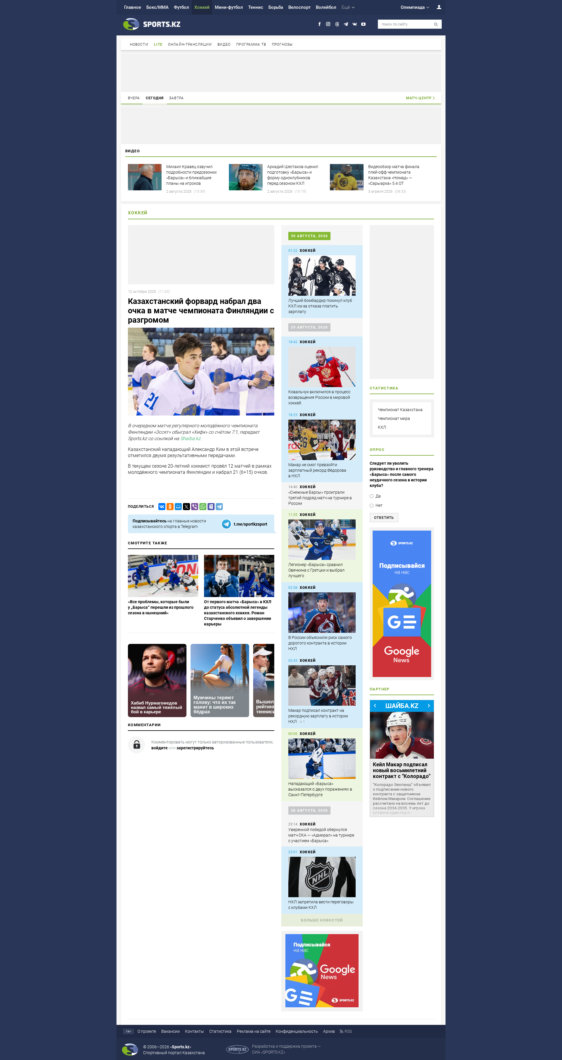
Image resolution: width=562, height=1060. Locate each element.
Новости (139, 44)
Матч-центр (419, 98)
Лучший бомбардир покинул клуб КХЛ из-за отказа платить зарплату (320, 306)
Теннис (255, 7)
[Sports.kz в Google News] (322, 1005)
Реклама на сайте (253, 1031)
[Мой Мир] (177, 506)
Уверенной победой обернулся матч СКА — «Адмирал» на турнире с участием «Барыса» (321, 835)
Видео (224, 44)
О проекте (147, 1031)
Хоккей (202, 7)
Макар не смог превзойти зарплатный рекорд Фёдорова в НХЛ (317, 470)
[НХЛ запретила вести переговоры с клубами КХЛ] (322, 877)
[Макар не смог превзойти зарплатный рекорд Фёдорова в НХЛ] (322, 440)
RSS (348, 1031)
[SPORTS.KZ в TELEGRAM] (346, 24)
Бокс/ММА (157, 7)
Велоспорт (299, 7)
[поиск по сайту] (436, 24)
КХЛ (382, 427)
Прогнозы (282, 44)
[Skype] (210, 506)
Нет (379, 505)
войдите (159, 748)
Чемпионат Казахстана (400, 409)
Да (378, 496)
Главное (132, 7)
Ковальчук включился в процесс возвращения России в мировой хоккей (319, 397)
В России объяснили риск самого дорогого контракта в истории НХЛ (320, 643)
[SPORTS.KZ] (402, 604)
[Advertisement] (281, 72)
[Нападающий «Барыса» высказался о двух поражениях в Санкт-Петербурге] (322, 758)
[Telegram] (218, 506)
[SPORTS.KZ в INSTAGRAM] (328, 24)
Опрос (377, 449)
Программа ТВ (251, 44)
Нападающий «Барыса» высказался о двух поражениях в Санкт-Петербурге (320, 789)
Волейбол (326, 7)
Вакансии (170, 1031)
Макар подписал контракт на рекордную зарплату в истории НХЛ (318, 716)
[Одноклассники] (169, 506)
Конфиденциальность (297, 1031)
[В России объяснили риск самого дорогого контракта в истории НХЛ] (322, 612)
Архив (329, 1031)
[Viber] (193, 506)
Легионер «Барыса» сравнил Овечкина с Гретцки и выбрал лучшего (316, 570)
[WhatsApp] (201, 506)
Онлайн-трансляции (190, 44)
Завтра (176, 98)
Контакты (194, 1031)
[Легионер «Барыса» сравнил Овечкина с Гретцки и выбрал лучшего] (322, 539)
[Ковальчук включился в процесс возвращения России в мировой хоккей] (322, 367)
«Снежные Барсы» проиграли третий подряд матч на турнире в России (320, 498)
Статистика (220, 1031)
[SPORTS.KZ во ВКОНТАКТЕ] (354, 24)
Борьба (275, 7)
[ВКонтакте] (160, 506)
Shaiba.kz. (191, 439)
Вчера (134, 98)
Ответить (384, 518)
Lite (158, 44)
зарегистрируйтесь (195, 748)
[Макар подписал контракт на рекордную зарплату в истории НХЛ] (322, 685)
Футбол (181, 7)
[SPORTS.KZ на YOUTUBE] (363, 24)
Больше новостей (322, 920)
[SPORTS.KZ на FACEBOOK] (319, 24)
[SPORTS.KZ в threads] (337, 24)
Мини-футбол (229, 7)
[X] (185, 506)
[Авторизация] (436, 7)
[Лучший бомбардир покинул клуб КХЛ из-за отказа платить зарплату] (322, 275)
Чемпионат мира (394, 418)
